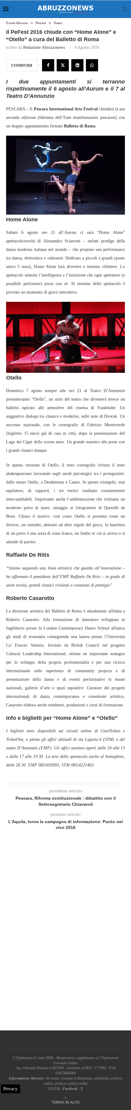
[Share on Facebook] (48, 65)
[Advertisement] (65, 937)
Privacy (10, 1088)
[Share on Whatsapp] (92, 65)
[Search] (125, 9)
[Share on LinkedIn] (77, 65)
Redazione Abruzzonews (44, 47)
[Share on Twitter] (63, 65)
